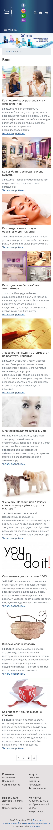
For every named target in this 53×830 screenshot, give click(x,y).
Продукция (8, 781)
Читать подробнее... (13, 133)
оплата (19, 800)
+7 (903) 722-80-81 (39, 800)
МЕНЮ (12, 30)
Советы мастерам (12, 808)
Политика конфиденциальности (34, 823)
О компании (8, 777)
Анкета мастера (37, 788)
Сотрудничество (11, 784)
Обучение (34, 777)
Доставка (7, 800)
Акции (5, 804)
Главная (9, 51)
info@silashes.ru (37, 811)
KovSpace (35, 826)
